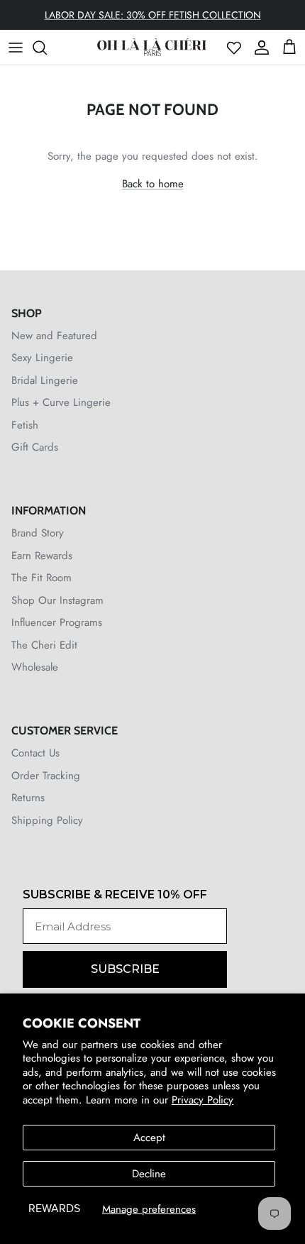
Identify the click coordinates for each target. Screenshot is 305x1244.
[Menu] (15, 47)
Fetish (24, 425)
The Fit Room (41, 577)
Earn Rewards (41, 555)
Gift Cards (34, 447)
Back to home (153, 184)
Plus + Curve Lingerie (61, 402)
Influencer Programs (56, 622)
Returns (28, 797)
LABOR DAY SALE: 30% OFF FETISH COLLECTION (153, 15)
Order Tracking (45, 775)
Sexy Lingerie (42, 357)
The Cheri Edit (44, 645)
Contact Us (35, 753)
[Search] (46, 47)
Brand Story (37, 533)
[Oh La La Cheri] (151, 47)
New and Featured (54, 335)
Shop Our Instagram (57, 600)
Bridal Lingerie (44, 380)
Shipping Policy (47, 820)
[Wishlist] (234, 47)
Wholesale (34, 667)
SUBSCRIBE (125, 969)
